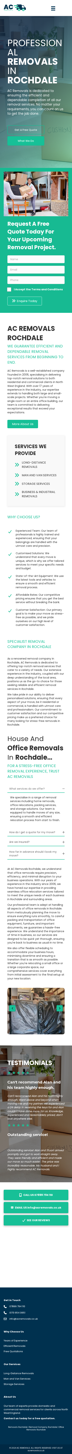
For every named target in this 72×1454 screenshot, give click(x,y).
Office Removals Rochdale (45, 1428)
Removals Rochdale (17, 1427)
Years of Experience (16, 1340)
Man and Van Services (17, 1378)
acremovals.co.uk (36, 1450)
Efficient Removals (14, 1346)
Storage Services (14, 1384)
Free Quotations (13, 1351)
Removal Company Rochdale (43, 1427)
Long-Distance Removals (19, 1373)
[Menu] (53, 8)
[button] (25, 129)
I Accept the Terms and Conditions (38, 289)
